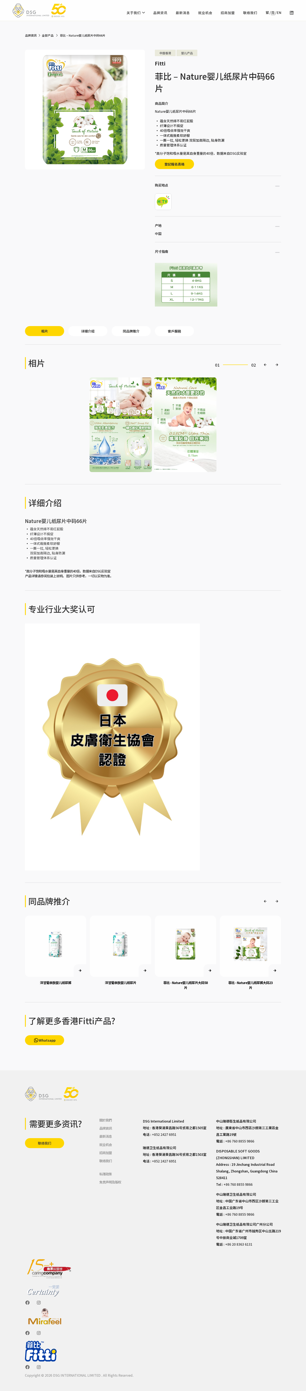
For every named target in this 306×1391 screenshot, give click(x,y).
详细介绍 (88, 331)
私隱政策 (105, 1173)
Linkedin (292, 13)
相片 (44, 331)
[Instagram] (38, 1302)
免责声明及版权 (110, 1182)
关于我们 (134, 12)
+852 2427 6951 (164, 1134)
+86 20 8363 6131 (238, 1244)
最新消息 (183, 12)
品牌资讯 (160, 12)
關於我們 (105, 1120)
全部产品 (47, 35)
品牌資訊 (31, 35)
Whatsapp (47, 1040)
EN (279, 13)
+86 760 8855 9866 (239, 1141)
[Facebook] (27, 1302)
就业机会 (205, 12)
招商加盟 (228, 12)
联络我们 (250, 12)
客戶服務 (174, 331)
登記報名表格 (174, 164)
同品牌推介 (131, 331)
